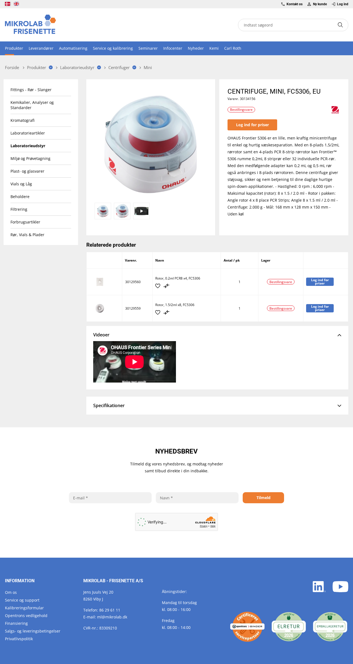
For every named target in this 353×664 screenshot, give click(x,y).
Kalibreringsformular (24, 607)
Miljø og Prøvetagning (30, 158)
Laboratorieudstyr (27, 145)
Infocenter (172, 48)
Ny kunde (320, 4)
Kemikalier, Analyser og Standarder (32, 105)
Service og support (22, 600)
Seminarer (148, 48)
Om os (11, 592)
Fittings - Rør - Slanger (31, 89)
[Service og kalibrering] (247, 627)
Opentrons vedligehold (26, 615)
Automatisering (73, 48)
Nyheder (196, 48)
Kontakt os (295, 4)
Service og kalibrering (113, 48)
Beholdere (20, 196)
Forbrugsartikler (25, 222)
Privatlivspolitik (19, 638)
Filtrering (18, 209)
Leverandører (41, 48)
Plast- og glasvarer (27, 171)
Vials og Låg (21, 183)
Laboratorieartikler (27, 133)
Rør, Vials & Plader (27, 234)
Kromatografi (22, 120)
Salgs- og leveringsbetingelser (32, 631)
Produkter (14, 48)
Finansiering (16, 623)
